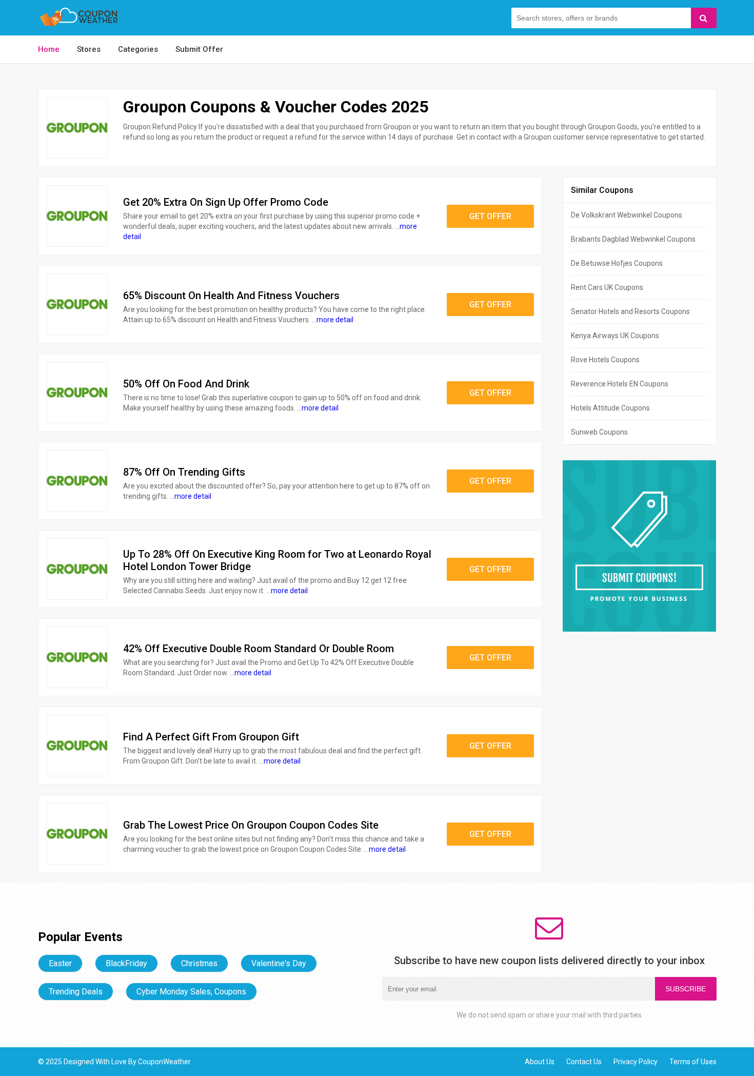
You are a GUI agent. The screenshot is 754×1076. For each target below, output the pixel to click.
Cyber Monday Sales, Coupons (191, 991)
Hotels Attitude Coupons (610, 408)
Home (48, 49)
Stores (89, 49)
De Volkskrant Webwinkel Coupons (626, 215)
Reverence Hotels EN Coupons (619, 384)
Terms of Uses (693, 1062)
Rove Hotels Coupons (605, 360)
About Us (539, 1062)
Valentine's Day (278, 963)
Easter (60, 963)
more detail (334, 320)
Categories (138, 49)
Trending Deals (76, 991)
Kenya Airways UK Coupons (615, 335)
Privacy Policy (635, 1062)
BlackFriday (126, 963)
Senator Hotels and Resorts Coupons (630, 311)
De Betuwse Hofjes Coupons (617, 263)
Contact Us (584, 1062)
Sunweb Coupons (599, 432)
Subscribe (685, 989)
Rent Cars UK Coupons (607, 287)
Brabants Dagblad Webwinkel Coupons (633, 239)
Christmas (199, 963)
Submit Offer (199, 49)
